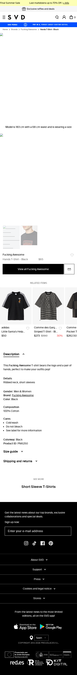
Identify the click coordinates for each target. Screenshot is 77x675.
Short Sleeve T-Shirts (38, 487)
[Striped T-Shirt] (48, 305)
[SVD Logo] (16, 17)
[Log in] (64, 17)
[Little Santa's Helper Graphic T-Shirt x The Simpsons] (16, 305)
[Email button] (69, 269)
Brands (14, 29)
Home (5, 29)
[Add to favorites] (72, 255)
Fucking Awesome (29, 29)
